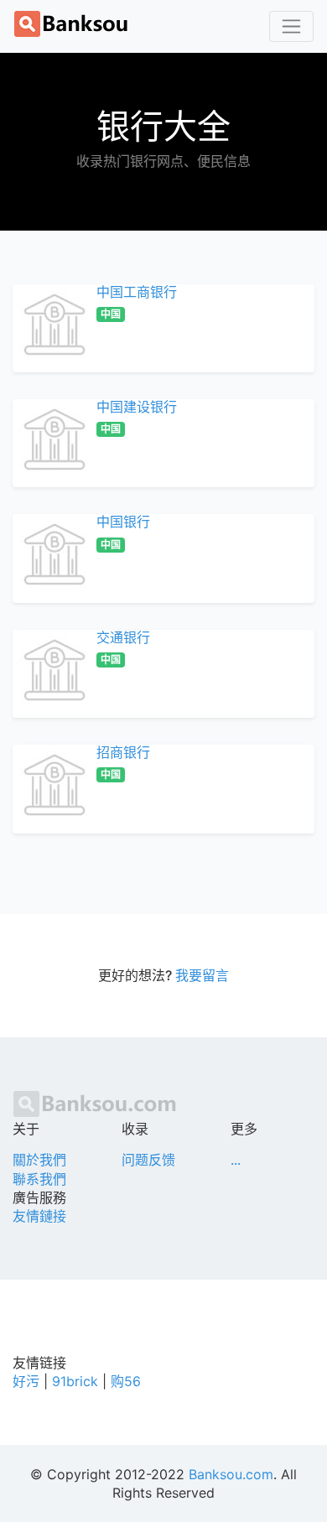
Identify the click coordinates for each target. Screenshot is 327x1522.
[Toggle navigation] (291, 26)
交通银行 (123, 637)
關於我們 (39, 1159)
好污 (26, 1381)
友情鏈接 (39, 1216)
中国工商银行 (136, 291)
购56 (126, 1381)
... (236, 1159)
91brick (75, 1381)
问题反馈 (148, 1159)
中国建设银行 (136, 406)
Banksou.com (231, 1474)
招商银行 (123, 752)
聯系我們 (39, 1179)
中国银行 (123, 521)
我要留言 (202, 975)
